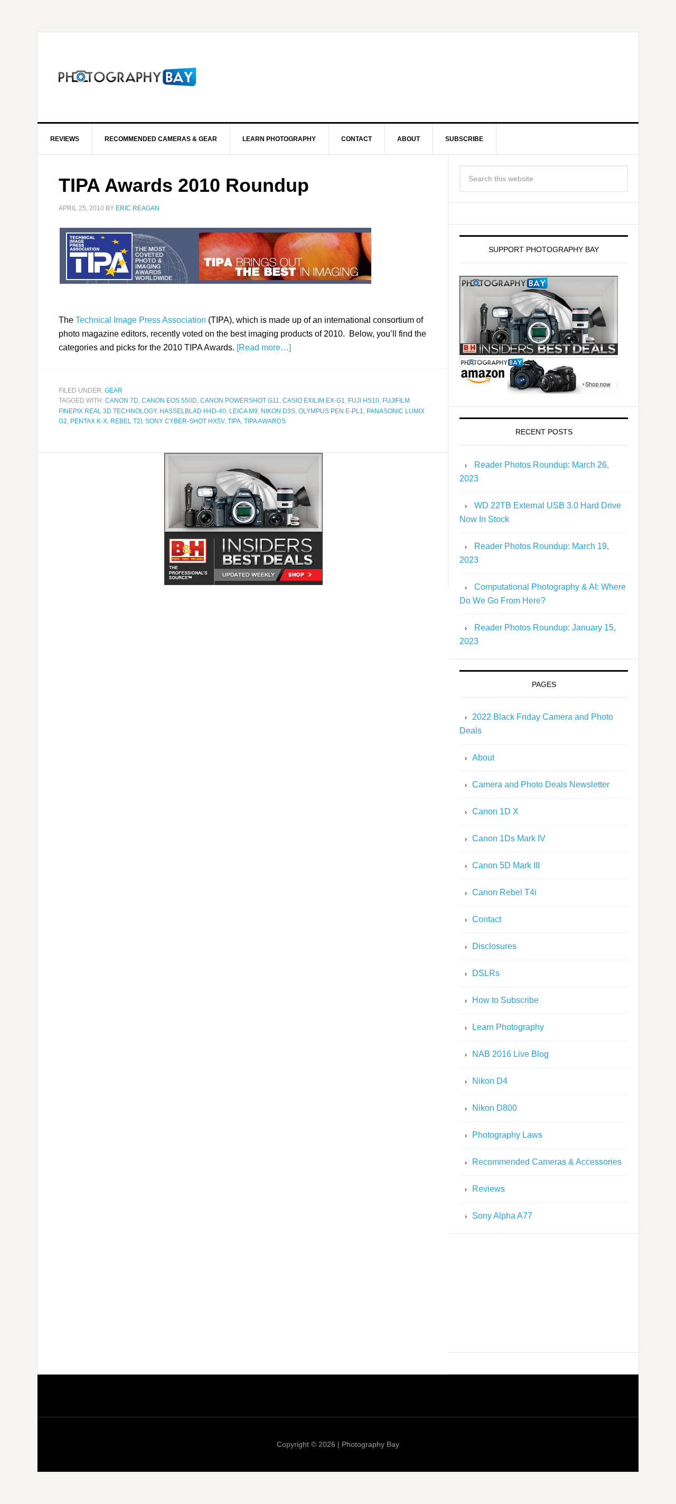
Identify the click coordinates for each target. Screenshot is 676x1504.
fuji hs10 (363, 400)
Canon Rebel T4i (504, 892)
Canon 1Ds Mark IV (509, 838)
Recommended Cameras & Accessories (547, 1161)
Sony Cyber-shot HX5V (184, 421)
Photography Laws (507, 1134)
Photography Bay (127, 77)
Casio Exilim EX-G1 (314, 400)
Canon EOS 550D (169, 400)
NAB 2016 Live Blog (510, 1054)
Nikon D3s (278, 411)
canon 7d (121, 400)
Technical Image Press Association (141, 319)
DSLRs (486, 973)
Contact (486, 919)
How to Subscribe (505, 1000)
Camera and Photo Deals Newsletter (540, 784)
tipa (234, 421)
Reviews (488, 1188)
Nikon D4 (490, 1080)
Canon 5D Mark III (506, 865)
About (483, 757)
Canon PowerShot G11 (239, 400)
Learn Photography (508, 1027)
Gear (114, 390)
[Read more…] (264, 347)
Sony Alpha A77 (502, 1215)
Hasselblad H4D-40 (192, 411)
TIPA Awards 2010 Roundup (184, 185)
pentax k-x (88, 421)
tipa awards (265, 421)
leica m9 (243, 411)
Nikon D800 (494, 1107)
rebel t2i (126, 421)
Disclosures (494, 946)
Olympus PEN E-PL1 (330, 411)
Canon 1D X (495, 811)
